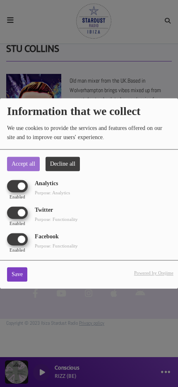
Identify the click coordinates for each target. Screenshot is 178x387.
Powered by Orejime (153, 273)
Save (17, 275)
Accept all (23, 164)
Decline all (62, 164)
